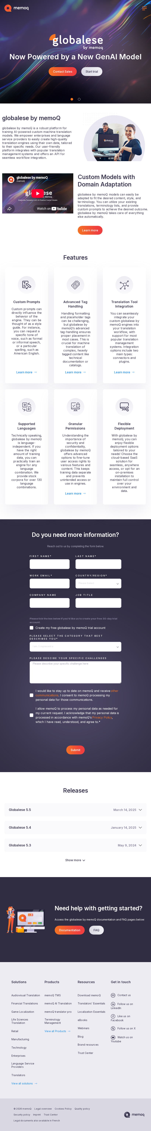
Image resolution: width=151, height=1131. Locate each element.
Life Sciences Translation (19, 1021)
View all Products (55, 1031)
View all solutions (22, 1083)
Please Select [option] (86, 583)
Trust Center (50, 1114)
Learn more (90, 230)
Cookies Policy (63, 1108)
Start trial (92, 71)
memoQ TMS (53, 995)
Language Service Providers (22, 1065)
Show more (73, 860)
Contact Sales (62, 71)
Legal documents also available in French (37, 1120)
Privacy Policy (102, 717)
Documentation (69, 930)
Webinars (83, 1028)
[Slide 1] (72, 99)
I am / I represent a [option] (43, 646)
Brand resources (88, 1044)
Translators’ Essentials (91, 1003)
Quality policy (82, 1108)
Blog (80, 1036)
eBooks (82, 1020)
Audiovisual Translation (25, 995)
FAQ (96, 930)
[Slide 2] (79, 99)
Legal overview (43, 1108)
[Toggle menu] (144, 9)
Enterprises (18, 1055)
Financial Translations (24, 1003)
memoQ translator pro (58, 1011)
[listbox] (98, 583)
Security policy (22, 1114)
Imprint (37, 1114)
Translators (18, 1075)
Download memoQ (89, 995)
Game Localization (22, 1011)
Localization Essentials (92, 1011)
